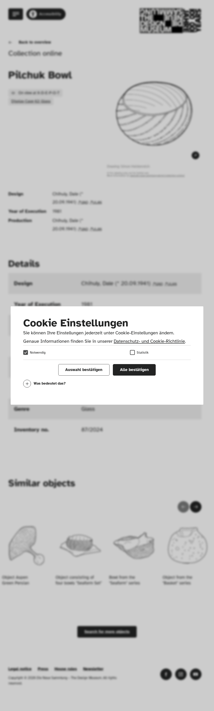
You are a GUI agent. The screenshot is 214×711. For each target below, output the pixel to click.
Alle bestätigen (134, 369)
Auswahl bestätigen (83, 369)
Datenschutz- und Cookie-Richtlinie (149, 341)
